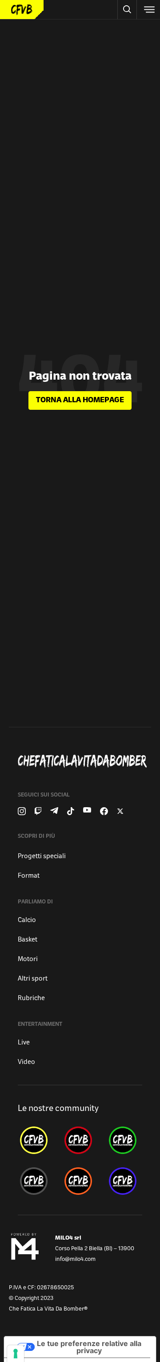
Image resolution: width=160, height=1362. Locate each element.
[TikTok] (70, 811)
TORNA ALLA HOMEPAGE (80, 400)
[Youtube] (87, 811)
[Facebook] (104, 811)
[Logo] (22, 10)
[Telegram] (54, 811)
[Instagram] (22, 811)
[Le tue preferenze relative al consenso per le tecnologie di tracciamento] (15, 1353)
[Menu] (148, 9)
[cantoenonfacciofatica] (80, 1140)
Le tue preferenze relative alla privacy (89, 1347)
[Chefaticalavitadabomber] (83, 761)
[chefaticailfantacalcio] (124, 1140)
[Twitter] (120, 811)
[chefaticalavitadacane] (124, 1181)
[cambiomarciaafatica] (35, 1181)
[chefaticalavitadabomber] (35, 1140)
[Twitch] (38, 811)
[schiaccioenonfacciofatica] (80, 1181)
